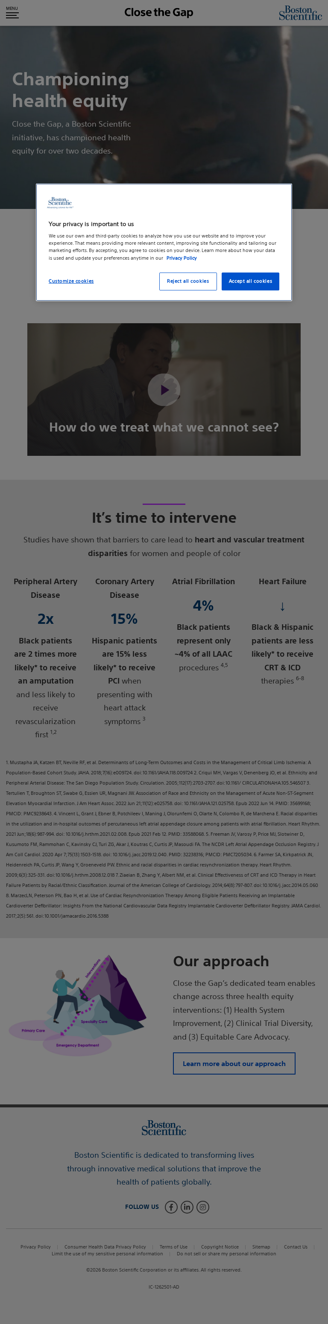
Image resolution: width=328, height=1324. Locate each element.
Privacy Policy (182, 258)
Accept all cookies (250, 281)
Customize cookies (71, 281)
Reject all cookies (188, 281)
